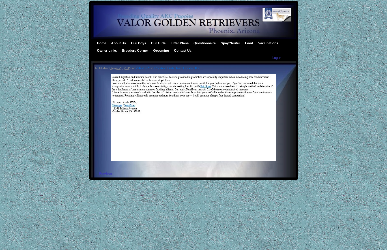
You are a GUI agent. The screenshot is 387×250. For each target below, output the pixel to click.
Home (101, 43)
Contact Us (182, 50)
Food (249, 43)
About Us (118, 43)
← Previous (104, 173)
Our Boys (138, 43)
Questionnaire (205, 43)
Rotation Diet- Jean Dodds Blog (177, 68)
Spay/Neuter (230, 43)
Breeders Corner (135, 50)
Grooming (161, 50)
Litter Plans (180, 43)
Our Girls (158, 43)
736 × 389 (142, 68)
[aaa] (193, 120)
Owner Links (107, 50)
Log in (276, 58)
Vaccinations (268, 43)
